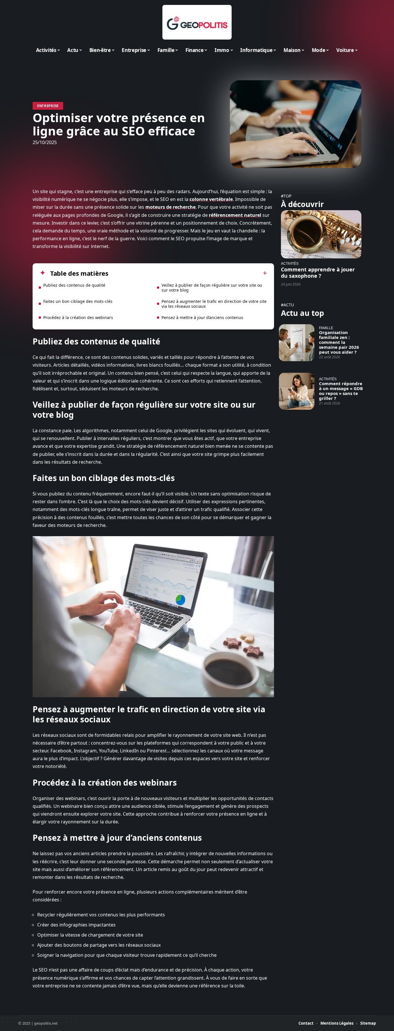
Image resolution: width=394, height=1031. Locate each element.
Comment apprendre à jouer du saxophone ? (318, 272)
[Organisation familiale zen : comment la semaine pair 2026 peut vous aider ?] (296, 342)
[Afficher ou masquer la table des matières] (187, 273)
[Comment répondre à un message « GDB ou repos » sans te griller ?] (296, 391)
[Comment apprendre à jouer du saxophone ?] (321, 234)
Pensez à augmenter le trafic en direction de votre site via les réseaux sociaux (214, 304)
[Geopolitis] (197, 22)
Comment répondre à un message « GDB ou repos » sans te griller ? (341, 391)
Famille (326, 327)
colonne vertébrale (211, 199)
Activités (290, 263)
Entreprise (48, 106)
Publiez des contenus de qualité (74, 285)
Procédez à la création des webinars (78, 317)
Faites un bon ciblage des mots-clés (77, 301)
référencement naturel (235, 215)
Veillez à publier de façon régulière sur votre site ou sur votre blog (212, 287)
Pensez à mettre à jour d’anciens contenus (202, 317)
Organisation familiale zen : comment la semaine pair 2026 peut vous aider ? (339, 342)
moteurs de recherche (170, 207)
